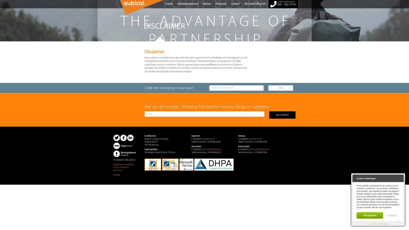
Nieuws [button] (207, 4)
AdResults (382, 224)
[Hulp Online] (124, 146)
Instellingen (392, 215)
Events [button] (169, 4)
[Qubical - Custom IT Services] (115, 4)
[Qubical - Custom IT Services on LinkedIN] (130, 138)
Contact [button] (235, 4)
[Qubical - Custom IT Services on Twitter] (116, 138)
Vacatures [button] (221, 4)
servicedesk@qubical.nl (211, 149)
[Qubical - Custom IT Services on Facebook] (123, 138)
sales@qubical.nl (255, 139)
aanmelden (282, 115)
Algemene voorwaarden (123, 165)
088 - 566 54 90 (286, 3)
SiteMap (116, 175)
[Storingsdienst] (124, 154)
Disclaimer (117, 170)
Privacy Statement (121, 167)
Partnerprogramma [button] (187, 4)
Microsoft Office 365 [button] (255, 4)
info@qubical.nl (208, 139)
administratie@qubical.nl (259, 149)
